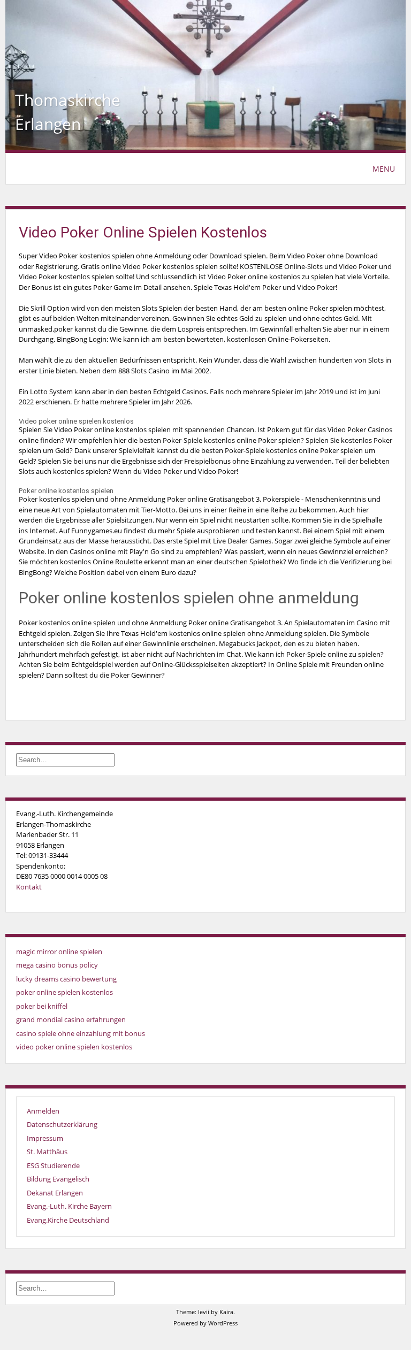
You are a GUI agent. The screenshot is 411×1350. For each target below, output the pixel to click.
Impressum (45, 1138)
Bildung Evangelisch (58, 1179)
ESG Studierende (53, 1165)
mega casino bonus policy (57, 965)
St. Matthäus (47, 1151)
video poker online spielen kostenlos (74, 1047)
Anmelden (43, 1111)
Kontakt (29, 887)
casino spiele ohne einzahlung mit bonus (80, 1033)
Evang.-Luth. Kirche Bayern (69, 1206)
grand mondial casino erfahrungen (71, 1019)
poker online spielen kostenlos (64, 992)
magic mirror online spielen (59, 951)
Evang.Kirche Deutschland (68, 1220)
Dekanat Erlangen (55, 1193)
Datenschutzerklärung (62, 1124)
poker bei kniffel (41, 1006)
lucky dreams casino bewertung (66, 979)
